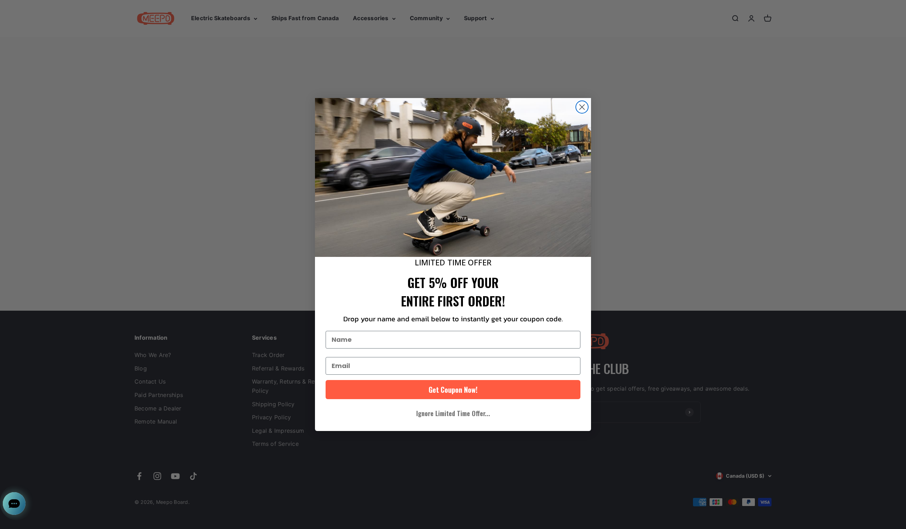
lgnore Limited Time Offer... (453, 413)
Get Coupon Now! (453, 389)
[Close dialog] (582, 107)
